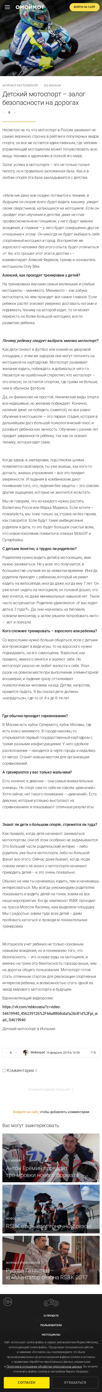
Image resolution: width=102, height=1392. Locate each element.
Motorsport (38, 1052)
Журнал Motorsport (20, 85)
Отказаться (75, 1382)
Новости (13, 1218)
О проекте (51, 1315)
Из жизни (52, 85)
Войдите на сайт (25, 1112)
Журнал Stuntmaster (23, 1262)
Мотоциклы (51, 1335)
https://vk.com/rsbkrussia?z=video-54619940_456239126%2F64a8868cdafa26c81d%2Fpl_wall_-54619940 (50, 1013)
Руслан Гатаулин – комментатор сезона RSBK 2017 (47, 1274)
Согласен (26, 1382)
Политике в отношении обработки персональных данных (44, 1366)
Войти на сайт (84, 7)
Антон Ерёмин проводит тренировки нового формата (42, 1171)
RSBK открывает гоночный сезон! (48, 1226)
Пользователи (51, 1325)
